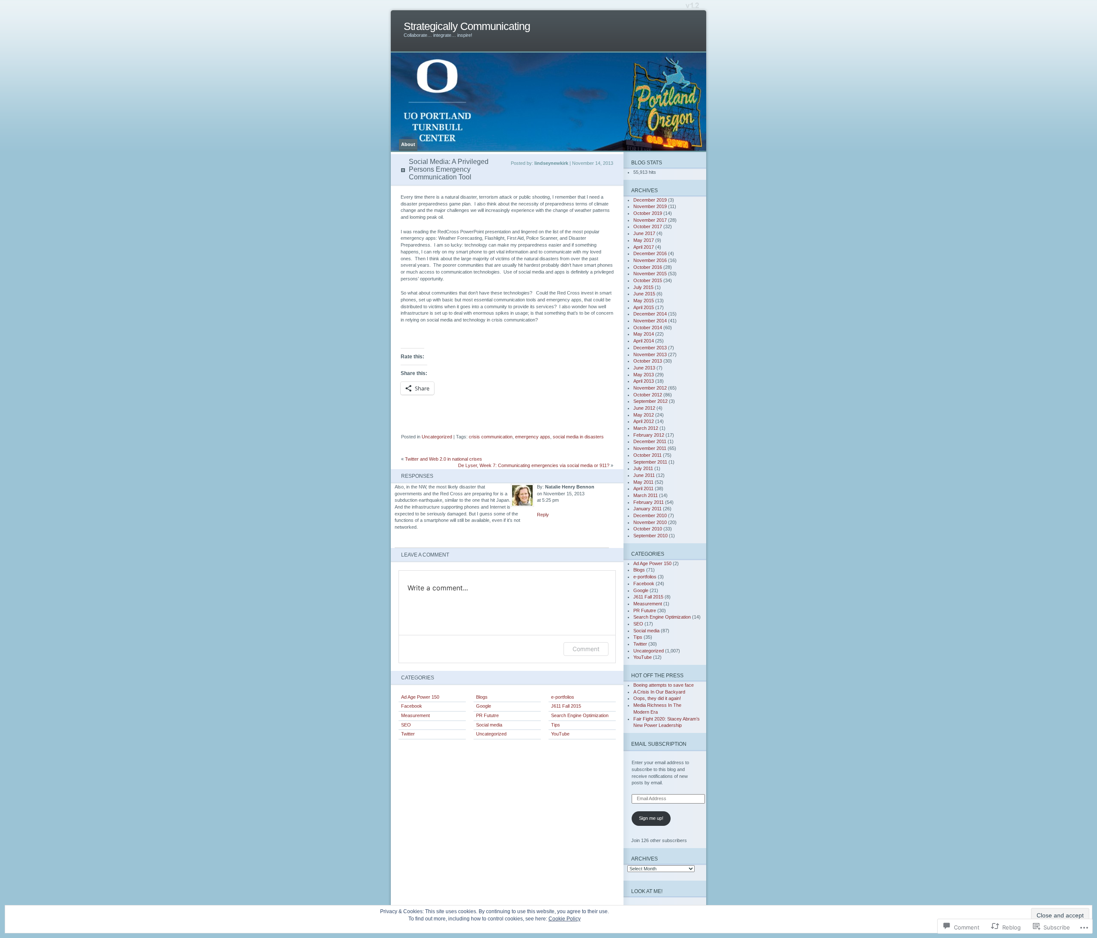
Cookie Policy (564, 919)
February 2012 (648, 435)
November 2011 (649, 448)
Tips (555, 724)
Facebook (411, 706)
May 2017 (643, 240)
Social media (489, 724)
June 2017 (644, 233)
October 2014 (647, 327)
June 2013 (644, 367)
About (408, 144)
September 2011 (650, 462)
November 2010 (650, 522)
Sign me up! (651, 818)
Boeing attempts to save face (663, 685)
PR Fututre (487, 715)
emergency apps (532, 436)
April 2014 (643, 340)
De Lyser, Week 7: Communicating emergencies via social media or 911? (533, 465)
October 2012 (647, 394)
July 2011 (643, 468)
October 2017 (647, 226)
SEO (406, 724)
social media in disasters (578, 436)
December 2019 (650, 199)
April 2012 (643, 421)
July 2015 (643, 287)
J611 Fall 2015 (566, 706)
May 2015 (643, 300)
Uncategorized (437, 436)
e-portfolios (562, 697)
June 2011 (644, 475)
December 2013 (650, 347)
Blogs (482, 697)
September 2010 (650, 535)
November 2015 (650, 273)
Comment (585, 648)
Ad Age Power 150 (420, 697)
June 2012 (644, 408)
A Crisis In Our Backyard (659, 691)
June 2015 (644, 293)
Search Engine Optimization (579, 715)
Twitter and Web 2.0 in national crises (443, 459)
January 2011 (647, 508)
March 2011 (645, 495)
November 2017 (650, 220)
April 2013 (643, 381)
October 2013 (647, 360)
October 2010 (647, 528)
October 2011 (647, 455)
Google (483, 706)
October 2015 (647, 280)
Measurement (415, 715)
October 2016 (647, 267)
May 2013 (643, 374)
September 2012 (650, 401)
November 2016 (650, 260)
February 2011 (648, 502)
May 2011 (643, 482)
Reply (543, 514)
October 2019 (647, 213)
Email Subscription (658, 744)
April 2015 (643, 307)
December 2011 (649, 441)
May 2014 (643, 333)
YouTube (560, 733)
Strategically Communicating (467, 26)
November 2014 (650, 320)
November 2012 (650, 387)
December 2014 (650, 313)
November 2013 (650, 354)
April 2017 (643, 247)
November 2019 (650, 206)
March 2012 (645, 428)
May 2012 (643, 414)
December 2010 (650, 515)
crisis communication (491, 436)
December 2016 (650, 253)
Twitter (408, 733)
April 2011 (643, 488)
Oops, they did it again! (657, 698)
